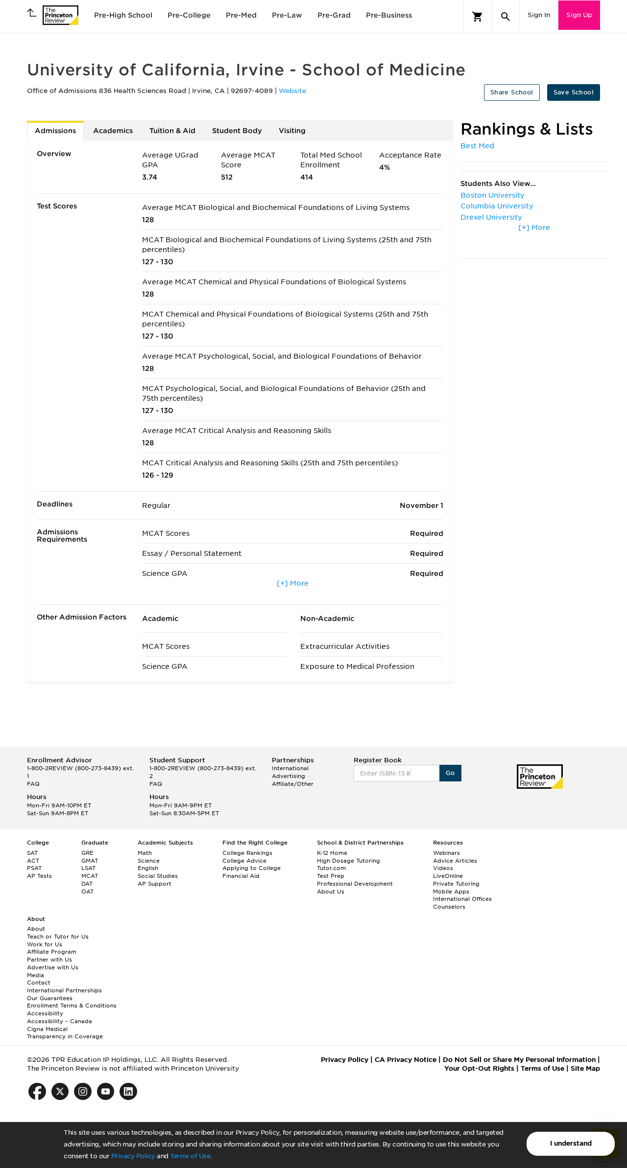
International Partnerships (64, 990)
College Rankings (247, 852)
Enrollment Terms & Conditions (72, 1005)
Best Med (477, 146)
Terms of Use (190, 1156)
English (148, 868)
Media (35, 975)
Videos (443, 868)
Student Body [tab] (237, 131)
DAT (87, 883)
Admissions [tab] (55, 131)
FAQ (33, 783)
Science (149, 860)
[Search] (505, 16)
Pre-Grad (334, 15)
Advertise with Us (52, 967)
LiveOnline (448, 875)
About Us (330, 891)
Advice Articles (455, 860)
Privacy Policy (133, 1156)
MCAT (89, 875)
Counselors (449, 906)
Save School (574, 92)
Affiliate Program (51, 951)
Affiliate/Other (293, 783)
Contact (38, 982)
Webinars (446, 852)
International (290, 768)
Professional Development (355, 883)
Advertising (288, 776)
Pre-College (189, 15)
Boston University (492, 195)
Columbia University (496, 206)
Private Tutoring (456, 883)
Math (145, 852)
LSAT (88, 868)
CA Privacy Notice (405, 1059)
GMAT (89, 860)
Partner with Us (49, 959)
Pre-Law (287, 15)
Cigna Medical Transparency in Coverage (65, 1033)
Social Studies (158, 875)
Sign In (539, 15)
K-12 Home (332, 852)
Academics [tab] (113, 131)
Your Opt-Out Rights (479, 1068)
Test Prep (330, 875)
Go (450, 773)
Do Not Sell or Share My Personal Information (519, 1059)
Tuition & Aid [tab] (172, 131)
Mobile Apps (451, 891)
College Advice (244, 860)
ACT (33, 860)
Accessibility (45, 1013)
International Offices (462, 898)
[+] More (293, 583)
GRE (87, 852)
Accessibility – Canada (59, 1021)
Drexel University (491, 217)
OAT (87, 891)
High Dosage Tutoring (348, 860)
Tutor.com (331, 868)
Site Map (585, 1068)
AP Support (154, 883)
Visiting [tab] (292, 131)
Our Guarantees (49, 998)
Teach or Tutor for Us (58, 936)
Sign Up (579, 15)
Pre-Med (241, 15)
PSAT (34, 868)
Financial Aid (241, 875)
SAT (32, 852)
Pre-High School (123, 15)
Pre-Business (389, 15)
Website (292, 90)
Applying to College (251, 868)
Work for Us (44, 944)
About (36, 928)
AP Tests (39, 875)
